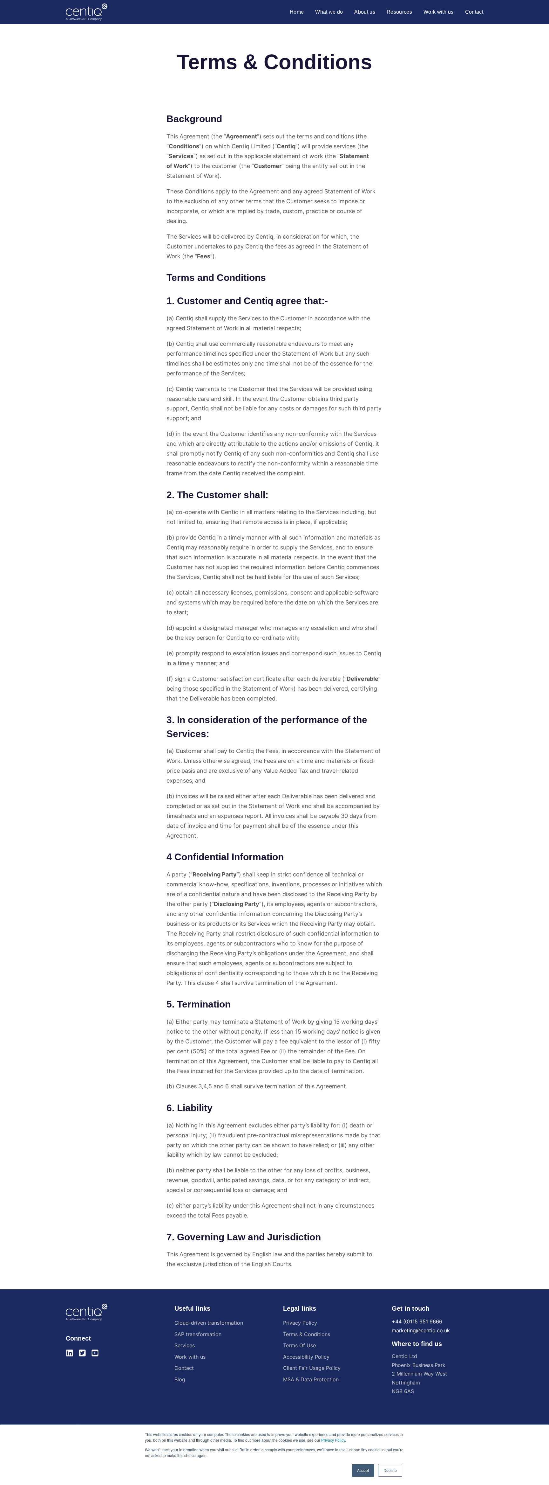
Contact (474, 12)
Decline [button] (390, 1470)
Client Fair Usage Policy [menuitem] (312, 1368)
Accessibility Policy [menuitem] (306, 1357)
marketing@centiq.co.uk (421, 1330)
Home (297, 12)
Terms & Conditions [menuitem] (306, 1334)
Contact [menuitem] (184, 1368)
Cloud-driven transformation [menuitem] (208, 1323)
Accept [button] (363, 1470)
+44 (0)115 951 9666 (417, 1321)
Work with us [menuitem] (190, 1357)
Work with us (439, 12)
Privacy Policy (333, 1440)
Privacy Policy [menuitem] (300, 1323)
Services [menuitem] (184, 1345)
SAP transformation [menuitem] (197, 1334)
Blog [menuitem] (179, 1379)
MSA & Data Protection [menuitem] (311, 1379)
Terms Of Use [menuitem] (299, 1345)
